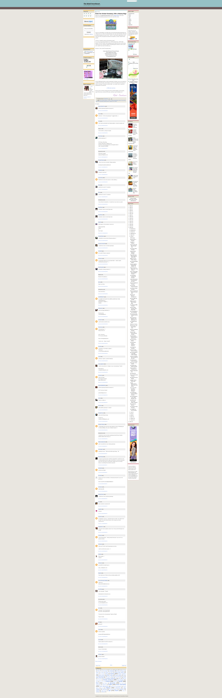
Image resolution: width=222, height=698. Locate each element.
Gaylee (99, 573)
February (131, 418)
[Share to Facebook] (111, 99)
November (132, 230)
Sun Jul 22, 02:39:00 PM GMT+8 (102, 596)
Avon (101, 100)
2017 (130, 219)
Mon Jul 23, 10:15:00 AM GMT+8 (103, 651)
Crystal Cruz (100, 412)
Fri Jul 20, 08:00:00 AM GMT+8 (102, 453)
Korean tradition (118, 675)
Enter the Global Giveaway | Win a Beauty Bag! (135, 190)
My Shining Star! (133, 373)
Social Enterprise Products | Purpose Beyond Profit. (133, 337)
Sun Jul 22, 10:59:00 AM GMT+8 (102, 577)
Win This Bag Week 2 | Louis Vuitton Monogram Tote (133, 397)
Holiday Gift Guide (109, 672)
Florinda (99, 346)
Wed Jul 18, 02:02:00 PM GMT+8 (103, 271)
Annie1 (99, 222)
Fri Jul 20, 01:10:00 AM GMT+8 (102, 446)
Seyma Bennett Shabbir (102, 580)
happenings (98, 684)
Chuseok (118, 671)
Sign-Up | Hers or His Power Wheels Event (133, 326)
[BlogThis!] (109, 99)
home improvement (104, 686)
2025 (130, 207)
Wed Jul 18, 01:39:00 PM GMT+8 (103, 240)
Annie (99, 113)
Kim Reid (100, 589)
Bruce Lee (99, 671)
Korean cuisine (101, 675)
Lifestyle (129, 20)
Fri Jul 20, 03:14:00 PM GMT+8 (102, 472)
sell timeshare (133, 475)
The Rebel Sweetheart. (92, 4)
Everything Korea (131, 13)
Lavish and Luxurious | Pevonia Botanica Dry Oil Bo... (134, 280)
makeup (110, 101)
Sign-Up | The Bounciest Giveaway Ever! (133, 295)
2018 (130, 218)
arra (99, 501)
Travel (129, 16)
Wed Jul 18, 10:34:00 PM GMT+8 (103, 372)
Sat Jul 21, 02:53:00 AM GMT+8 (102, 491)
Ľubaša (99, 554)
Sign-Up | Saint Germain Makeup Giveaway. (133, 333)
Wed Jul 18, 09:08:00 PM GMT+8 (103, 343)
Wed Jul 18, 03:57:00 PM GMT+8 (103, 286)
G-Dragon (102, 672)
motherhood (117, 687)
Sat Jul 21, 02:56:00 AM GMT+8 (102, 498)
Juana (99, 629)
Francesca (100, 327)
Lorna (99, 398)
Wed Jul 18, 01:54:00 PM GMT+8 (103, 255)
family (120, 681)
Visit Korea (100, 678)
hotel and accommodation (116, 686)
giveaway (101, 101)
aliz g (99, 282)
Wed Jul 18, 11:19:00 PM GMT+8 (103, 382)
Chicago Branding (116, 696)
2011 (130, 421)
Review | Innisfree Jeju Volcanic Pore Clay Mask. (134, 292)
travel (116, 690)
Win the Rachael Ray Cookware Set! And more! (133, 315)
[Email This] (108, 99)
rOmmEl (100, 251)
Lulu (99, 121)
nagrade (99, 509)
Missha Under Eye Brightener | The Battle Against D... (133, 318)
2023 (130, 210)
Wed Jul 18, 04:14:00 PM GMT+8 (103, 293)
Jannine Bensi (101, 236)
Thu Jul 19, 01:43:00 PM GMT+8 (102, 421)
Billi (99, 622)
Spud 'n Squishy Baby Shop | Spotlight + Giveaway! (134, 272)
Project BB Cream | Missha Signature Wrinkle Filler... (133, 256)
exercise (115, 681)
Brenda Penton (101, 160)
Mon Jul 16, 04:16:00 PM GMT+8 (103, 110)
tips (110, 690)
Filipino (97, 672)
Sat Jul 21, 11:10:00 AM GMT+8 (102, 523)
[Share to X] (110, 99)
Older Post (124, 665)
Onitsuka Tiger (109, 676)
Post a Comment (98, 661)
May (131, 413)
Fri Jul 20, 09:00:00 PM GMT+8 (102, 483)
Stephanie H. (100, 526)
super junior (104, 690)
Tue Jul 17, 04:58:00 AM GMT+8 (102, 148)
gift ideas (105, 683)
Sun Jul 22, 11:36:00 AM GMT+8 (102, 586)
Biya (99, 185)
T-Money (117, 677)
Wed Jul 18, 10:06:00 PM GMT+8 (103, 360)
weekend (103, 691)
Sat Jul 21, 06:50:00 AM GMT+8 (102, 513)
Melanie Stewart (101, 424)
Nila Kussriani (101, 267)
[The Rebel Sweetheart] (89, 51)
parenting (105, 689)
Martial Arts (130, 24)
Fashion (129, 19)
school (97, 690)
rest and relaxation (113, 689)
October (131, 231)
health (110, 684)
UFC (120, 677)
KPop (106, 673)
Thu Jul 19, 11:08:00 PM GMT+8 (102, 438)
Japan (97, 673)
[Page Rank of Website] (89, 65)
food (97, 683)
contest (109, 100)
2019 (130, 216)
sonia (99, 356)
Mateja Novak (101, 494)
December (132, 228)
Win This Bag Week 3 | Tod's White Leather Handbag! (133, 353)
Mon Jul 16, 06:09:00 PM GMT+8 (103, 125)
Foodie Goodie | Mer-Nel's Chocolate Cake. (133, 245)
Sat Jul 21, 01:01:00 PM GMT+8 (102, 532)
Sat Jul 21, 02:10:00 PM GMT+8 (102, 551)
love (102, 687)
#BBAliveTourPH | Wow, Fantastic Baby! (133, 302)
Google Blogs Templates (124, 696)
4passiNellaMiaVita (102, 385)
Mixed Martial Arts (102, 676)
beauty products (104, 100)
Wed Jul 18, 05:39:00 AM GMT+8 (103, 211)
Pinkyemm (100, 308)
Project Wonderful (117, 676)
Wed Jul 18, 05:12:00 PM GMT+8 (103, 305)
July (131, 236)
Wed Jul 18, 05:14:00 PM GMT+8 (103, 316)
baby (120, 678)
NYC (113, 101)
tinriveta (99, 405)
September (132, 233)
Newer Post (98, 665)
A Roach (100, 654)
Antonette (100, 468)
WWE (104, 678)
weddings (97, 691)
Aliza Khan (100, 136)
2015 (130, 222)
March (131, 416)
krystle (99, 639)
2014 (130, 224)
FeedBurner (91, 34)
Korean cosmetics (122, 673)
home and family (121, 684)
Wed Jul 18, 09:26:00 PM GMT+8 (103, 353)
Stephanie (100, 170)
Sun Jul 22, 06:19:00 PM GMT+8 (102, 626)
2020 (130, 215)
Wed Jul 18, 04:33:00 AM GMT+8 (103, 204)
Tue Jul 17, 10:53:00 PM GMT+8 (102, 189)
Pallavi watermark (101, 441)
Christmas (112, 671)
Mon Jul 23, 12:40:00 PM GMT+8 (103, 658)
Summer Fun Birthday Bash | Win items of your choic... (134, 357)
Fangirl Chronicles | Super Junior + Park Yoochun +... (134, 269)
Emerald (100, 475)
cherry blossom (102, 681)
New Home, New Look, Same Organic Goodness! (134, 401)
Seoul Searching (99, 677)
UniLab (124, 677)
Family (129, 23)
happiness (104, 684)
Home (111, 665)
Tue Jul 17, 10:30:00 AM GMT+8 (102, 174)
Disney (123, 671)
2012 (130, 227)
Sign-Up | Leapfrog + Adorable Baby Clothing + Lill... (133, 265)
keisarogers (100, 449)
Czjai (91, 86)
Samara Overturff (101, 243)
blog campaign (120, 680)
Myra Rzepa (100, 456)
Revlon (116, 101)
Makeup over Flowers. (134, 324)
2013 (130, 225)
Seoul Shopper (108, 677)
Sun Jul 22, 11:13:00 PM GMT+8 (102, 636)
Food (129, 17)
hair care (122, 683)
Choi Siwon (105, 671)
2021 (130, 213)
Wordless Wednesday (111, 678)
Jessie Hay (100, 177)
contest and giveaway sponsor (116, 100)
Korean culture (109, 675)
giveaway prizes (106, 101)
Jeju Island (102, 673)
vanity (124, 690)
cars (97, 681)
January (131, 419)
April (131, 415)
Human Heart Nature (119, 672)
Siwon (112, 677)
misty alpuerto (101, 363)
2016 (130, 221)
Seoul (123, 676)
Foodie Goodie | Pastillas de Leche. (135, 176)
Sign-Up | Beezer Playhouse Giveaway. (133, 252)
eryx (99, 608)
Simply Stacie (116, 15)
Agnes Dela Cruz (101, 106)
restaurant (121, 689)
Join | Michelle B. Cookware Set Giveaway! (133, 276)
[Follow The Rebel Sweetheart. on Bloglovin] (88, 22)
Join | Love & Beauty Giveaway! (135, 162)
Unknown (100, 258)
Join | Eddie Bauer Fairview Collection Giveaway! (133, 393)
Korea (112, 673)
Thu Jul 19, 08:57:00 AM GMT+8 (102, 402)
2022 (130, 212)
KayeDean (100, 207)
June (131, 412)
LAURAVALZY (101, 296)
